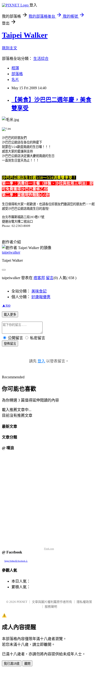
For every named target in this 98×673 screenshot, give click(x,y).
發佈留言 (10, 343)
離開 (27, 663)
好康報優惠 (40, 297)
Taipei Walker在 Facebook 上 (16, 561)
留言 (50, 278)
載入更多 (10, 314)
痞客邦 (39, 278)
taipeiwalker (11, 252)
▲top (6, 305)
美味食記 (39, 291)
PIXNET (22, 602)
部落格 (17, 74)
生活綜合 (41, 59)
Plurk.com (49, 548)
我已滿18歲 (12, 663)
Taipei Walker (25, 35)
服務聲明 (51, 606)
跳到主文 (9, 48)
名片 (15, 80)
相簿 (15, 68)
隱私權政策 (84, 602)
